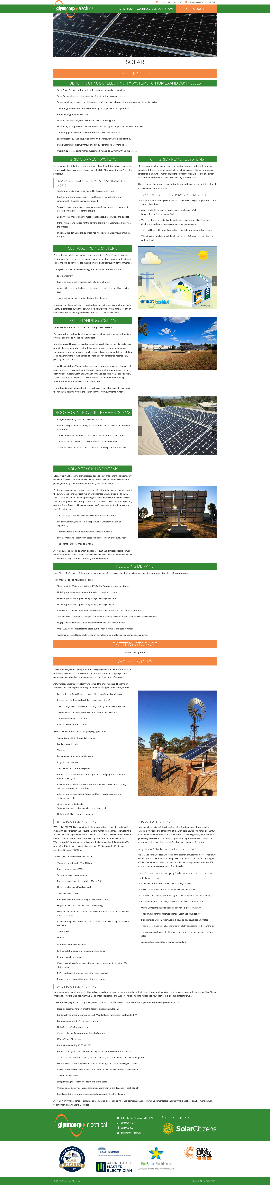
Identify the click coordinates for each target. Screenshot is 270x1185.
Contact (157, 8)
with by (206, 1181)
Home (121, 8)
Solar (130, 8)
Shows (169, 8)
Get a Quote (196, 9)
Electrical (143, 8)
